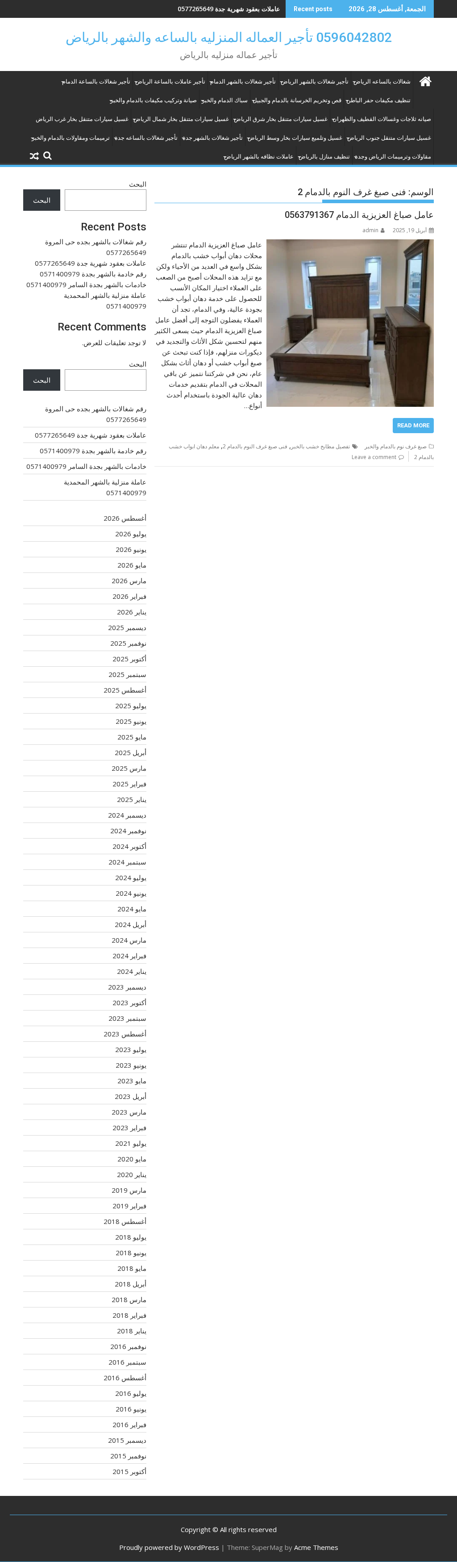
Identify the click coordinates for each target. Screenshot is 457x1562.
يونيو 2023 (131, 1065)
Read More (413, 425)
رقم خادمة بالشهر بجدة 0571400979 (231, 8)
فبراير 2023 (129, 1127)
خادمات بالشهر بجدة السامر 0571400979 (86, 284)
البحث (137, 184)
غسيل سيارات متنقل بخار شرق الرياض (281, 119)
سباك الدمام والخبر (225, 100)
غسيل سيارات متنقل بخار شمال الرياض (181, 119)
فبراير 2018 (129, 1315)
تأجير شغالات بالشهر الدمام (243, 81)
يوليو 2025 (130, 705)
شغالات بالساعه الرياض (382, 81)
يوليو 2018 (130, 1236)
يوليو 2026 (130, 533)
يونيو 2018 (131, 1252)
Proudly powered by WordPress (169, 1547)
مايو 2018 (131, 1268)
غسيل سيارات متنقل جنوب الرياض (389, 137)
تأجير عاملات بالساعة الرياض (170, 81)
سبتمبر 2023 (127, 1018)
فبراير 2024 (129, 955)
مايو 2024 (131, 908)
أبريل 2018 (130, 1283)
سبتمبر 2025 (127, 674)
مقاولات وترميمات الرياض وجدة (393, 156)
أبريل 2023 (130, 1096)
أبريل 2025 (130, 752)
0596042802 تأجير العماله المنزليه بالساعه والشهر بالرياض (229, 37)
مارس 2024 (129, 940)
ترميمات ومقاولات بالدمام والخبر (71, 137)
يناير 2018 (131, 1330)
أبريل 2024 (130, 924)
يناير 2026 (131, 611)
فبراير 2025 (129, 783)
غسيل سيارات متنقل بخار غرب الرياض (82, 119)
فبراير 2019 (129, 1205)
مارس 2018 (129, 1299)
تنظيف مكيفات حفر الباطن (378, 100)
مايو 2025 (131, 736)
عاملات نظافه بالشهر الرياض (259, 156)
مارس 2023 (129, 1111)
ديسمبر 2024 (127, 814)
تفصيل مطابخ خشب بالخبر (320, 446)
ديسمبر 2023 (127, 986)
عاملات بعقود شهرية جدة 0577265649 (90, 263)
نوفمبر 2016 (128, 1346)
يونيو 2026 (131, 549)
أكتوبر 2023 (129, 1002)
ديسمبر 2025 (127, 627)
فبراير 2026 (129, 596)
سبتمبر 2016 (127, 1361)
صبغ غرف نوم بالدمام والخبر (396, 446)
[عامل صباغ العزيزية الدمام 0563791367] (350, 244)
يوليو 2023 (130, 1049)
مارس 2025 (129, 768)
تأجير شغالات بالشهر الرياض (315, 81)
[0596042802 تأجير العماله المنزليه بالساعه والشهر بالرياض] (425, 80)
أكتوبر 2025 (129, 658)
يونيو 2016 (131, 1408)
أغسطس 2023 (125, 1033)
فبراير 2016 (129, 1424)
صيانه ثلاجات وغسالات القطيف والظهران (381, 119)
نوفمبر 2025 (128, 643)
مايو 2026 (131, 564)
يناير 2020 (131, 1174)
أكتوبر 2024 (129, 846)
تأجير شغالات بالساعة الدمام (96, 81)
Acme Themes (316, 1547)
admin (370, 230)
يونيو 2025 (131, 721)
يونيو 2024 (131, 893)
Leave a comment (374, 457)
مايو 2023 (131, 1080)
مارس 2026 (129, 580)
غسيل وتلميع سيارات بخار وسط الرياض (295, 137)
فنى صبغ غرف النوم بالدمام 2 (255, 446)
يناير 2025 (131, 799)
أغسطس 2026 (125, 518)
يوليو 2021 (130, 1143)
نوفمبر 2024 (128, 830)
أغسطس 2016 (125, 1377)
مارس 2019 (129, 1190)
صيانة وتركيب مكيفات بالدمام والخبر (153, 100)
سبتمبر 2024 (127, 861)
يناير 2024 (131, 971)
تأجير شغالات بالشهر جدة (213, 137)
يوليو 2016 (130, 1393)
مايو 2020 (131, 1158)
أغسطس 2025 (125, 689)
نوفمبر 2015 (128, 1455)
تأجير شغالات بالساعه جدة (146, 137)
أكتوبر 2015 (129, 1471)
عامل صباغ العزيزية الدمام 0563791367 (359, 214)
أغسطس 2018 (125, 1221)
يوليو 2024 (130, 877)
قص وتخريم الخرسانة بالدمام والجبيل (297, 100)
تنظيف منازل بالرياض (324, 156)
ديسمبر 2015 (127, 1440)
